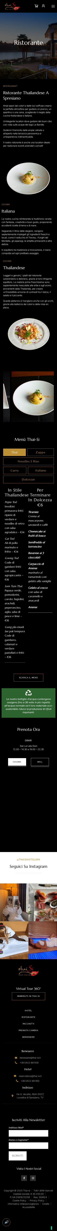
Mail (40, 762)
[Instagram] (33, 1178)
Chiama (17, 762)
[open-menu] (53, 6)
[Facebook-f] (24, 1178)
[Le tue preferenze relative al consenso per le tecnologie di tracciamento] (51, 1228)
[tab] (14, 452)
